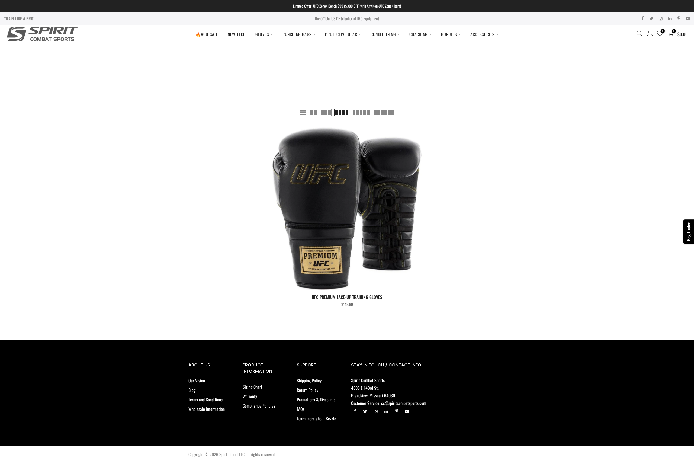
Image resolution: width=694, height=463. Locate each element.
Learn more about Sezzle (316, 418)
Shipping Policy (309, 380)
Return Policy (307, 390)
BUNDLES (449, 34)
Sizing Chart (252, 387)
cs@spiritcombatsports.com (403, 403)
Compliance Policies (259, 406)
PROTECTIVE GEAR (341, 34)
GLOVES (262, 34)
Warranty (250, 396)
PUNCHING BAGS (297, 34)
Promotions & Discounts (316, 399)
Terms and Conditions (205, 399)
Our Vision (196, 380)
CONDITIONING (383, 34)
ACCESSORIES (482, 34)
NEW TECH (237, 34)
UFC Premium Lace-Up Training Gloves (347, 297)
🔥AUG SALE (206, 34)
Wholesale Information (206, 409)
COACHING (418, 34)
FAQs (300, 409)
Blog (191, 390)
